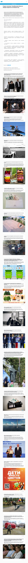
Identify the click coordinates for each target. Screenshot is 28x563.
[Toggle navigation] (26, 1)
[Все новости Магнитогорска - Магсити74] (2, 2)
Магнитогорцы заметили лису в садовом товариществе (11, 67)
